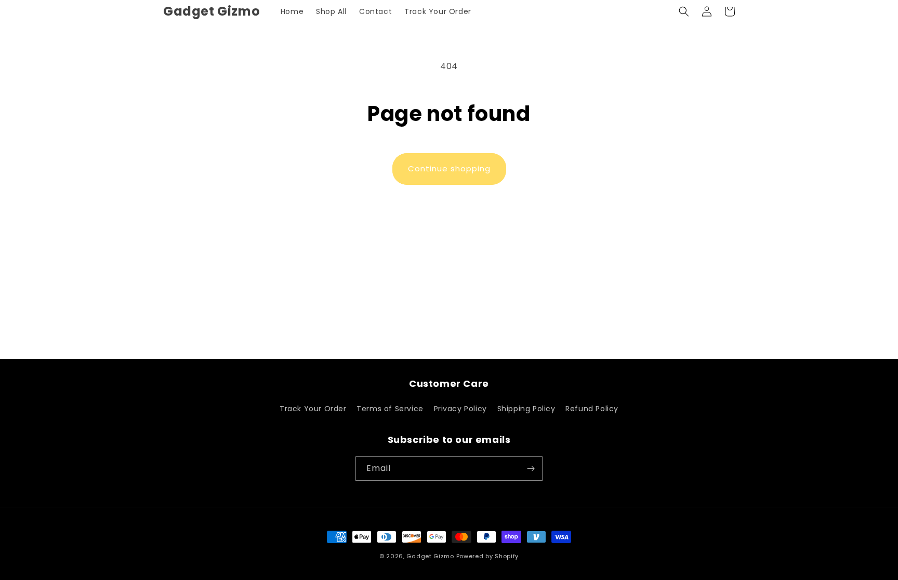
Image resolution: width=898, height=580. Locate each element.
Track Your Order (313, 408)
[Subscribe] (530, 468)
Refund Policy (591, 408)
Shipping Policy (526, 408)
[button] (683, 11)
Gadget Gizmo (431, 556)
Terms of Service (390, 408)
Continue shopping (449, 168)
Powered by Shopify (487, 556)
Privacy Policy (460, 408)
